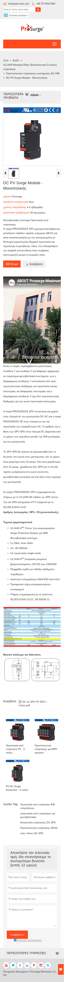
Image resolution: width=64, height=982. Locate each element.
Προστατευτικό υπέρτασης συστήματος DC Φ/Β (32, 73)
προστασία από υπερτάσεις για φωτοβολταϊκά (37, 815)
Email (12, 264)
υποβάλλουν (17, 934)
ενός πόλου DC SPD (31, 833)
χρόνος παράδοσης (15, 207)
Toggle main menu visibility (54, 44)
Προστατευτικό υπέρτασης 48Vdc (39, 827)
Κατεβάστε (34, 264)
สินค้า (16, 60)
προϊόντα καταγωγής (16, 201)
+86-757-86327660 (45, 3)
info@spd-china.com (18, 3)
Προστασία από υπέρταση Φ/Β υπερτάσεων (37, 806)
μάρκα (7, 196)
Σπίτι (6, 60)
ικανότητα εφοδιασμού (16, 212)
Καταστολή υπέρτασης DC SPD (38, 822)
